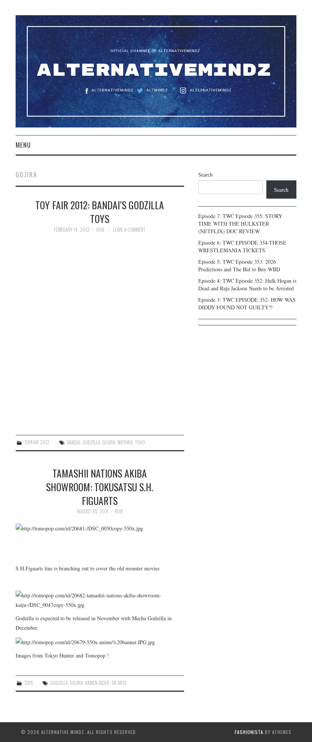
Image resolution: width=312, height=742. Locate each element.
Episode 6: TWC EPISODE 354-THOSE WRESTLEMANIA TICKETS (242, 246)
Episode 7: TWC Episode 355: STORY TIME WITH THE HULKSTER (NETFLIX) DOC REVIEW (240, 223)
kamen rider (97, 682)
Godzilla (91, 442)
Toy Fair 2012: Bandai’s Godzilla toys (99, 211)
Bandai (73, 442)
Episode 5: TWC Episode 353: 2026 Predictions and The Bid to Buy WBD (239, 265)
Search (205, 174)
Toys (28, 682)
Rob (100, 229)
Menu (23, 145)
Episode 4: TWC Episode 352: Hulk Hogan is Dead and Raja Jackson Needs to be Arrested (247, 284)
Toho (140, 442)
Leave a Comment (129, 229)
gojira (108, 442)
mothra (125, 442)
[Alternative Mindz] (156, 70)
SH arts (119, 682)
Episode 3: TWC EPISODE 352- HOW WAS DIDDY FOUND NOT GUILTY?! (247, 303)
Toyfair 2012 (36, 442)
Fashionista (249, 732)
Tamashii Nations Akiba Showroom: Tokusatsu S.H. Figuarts (99, 487)
